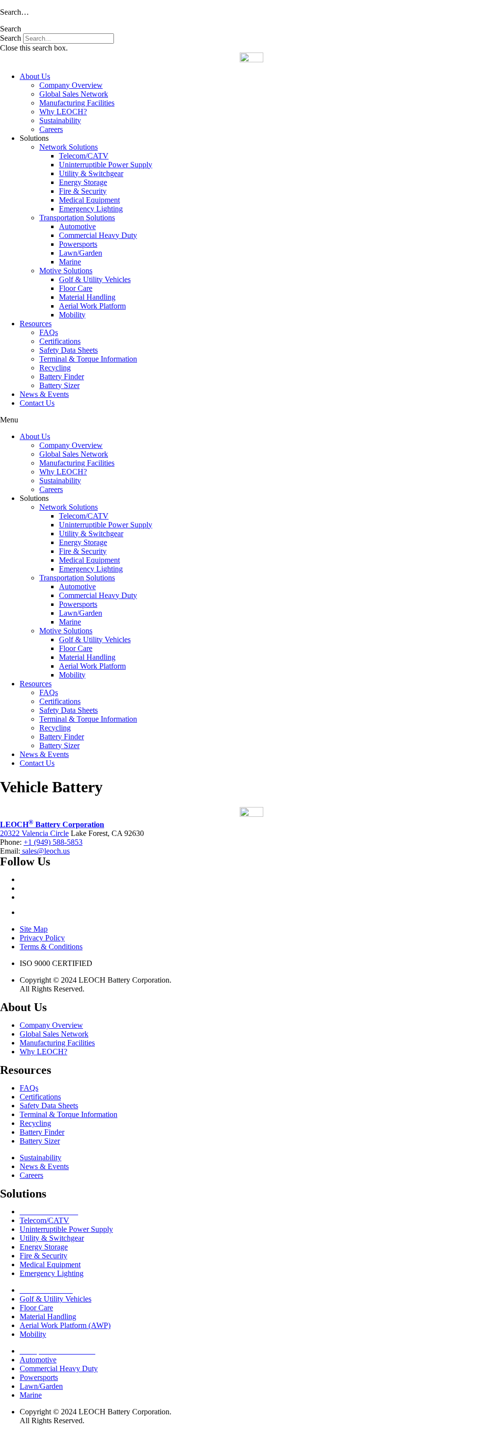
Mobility (72, 315)
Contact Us (37, 403)
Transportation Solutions (77, 217)
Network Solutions (68, 147)
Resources (36, 323)
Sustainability (60, 120)
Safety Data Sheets (68, 350)
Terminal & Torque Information (88, 359)
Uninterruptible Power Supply (105, 164)
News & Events (44, 394)
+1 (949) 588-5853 (53, 842)
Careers (51, 129)
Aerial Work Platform (92, 306)
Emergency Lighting (91, 209)
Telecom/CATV (84, 156)
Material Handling (87, 297)
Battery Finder (61, 376)
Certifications (60, 341)
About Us (35, 76)
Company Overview (71, 85)
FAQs (48, 332)
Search (10, 38)
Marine (70, 262)
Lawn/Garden (80, 253)
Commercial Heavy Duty (98, 235)
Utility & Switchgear (91, 173)
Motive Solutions (65, 270)
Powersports (78, 244)
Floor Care (75, 288)
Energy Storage (83, 182)
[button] (251, 29)
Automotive (77, 226)
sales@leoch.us (45, 851)
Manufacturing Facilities (76, 103)
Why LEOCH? (63, 111)
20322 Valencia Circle (34, 833)
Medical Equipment (89, 200)
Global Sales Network (73, 94)
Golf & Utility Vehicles (95, 279)
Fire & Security (83, 191)
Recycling (55, 368)
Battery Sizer (59, 385)
